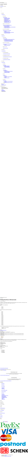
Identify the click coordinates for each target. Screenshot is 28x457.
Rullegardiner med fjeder (7, 18)
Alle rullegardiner (5, 17)
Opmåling (5, 44)
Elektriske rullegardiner (6, 19)
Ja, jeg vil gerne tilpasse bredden (5, 327)
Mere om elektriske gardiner (4, 390)
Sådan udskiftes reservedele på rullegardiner (9, 32)
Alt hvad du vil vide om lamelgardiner (8, 81)
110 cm (2, 315)
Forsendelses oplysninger (4, 397)
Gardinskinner (4, 65)
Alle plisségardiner (5, 38)
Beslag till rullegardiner (6, 26)
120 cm (2, 316)
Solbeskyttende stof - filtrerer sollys (13, 333)
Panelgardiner (5, 70)
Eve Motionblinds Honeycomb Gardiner (7, 56)
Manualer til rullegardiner (7, 31)
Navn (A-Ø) (3, 350)
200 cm (2, 321)
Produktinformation (2, 333)
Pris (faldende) (3, 352)
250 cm (2, 324)
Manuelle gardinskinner (6, 66)
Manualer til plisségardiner (7, 45)
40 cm (2, 311)
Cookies (2, 398)
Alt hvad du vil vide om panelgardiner (8, 71)
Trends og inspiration (4, 391)
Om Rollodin (3, 394)
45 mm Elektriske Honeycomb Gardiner (8, 40)
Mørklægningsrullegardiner (7, 20)
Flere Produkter (3, 62)
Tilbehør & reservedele (6, 77)
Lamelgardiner (4, 80)
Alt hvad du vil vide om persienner (8, 76)
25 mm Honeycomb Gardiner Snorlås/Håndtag (9, 39)
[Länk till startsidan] (6, 10)
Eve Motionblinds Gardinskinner (6, 59)
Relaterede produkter (21, 333)
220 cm (2, 322)
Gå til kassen (1, 6)
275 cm (2, 308)
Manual (18, 333)
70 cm (2, 313)
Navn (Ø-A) (3, 351)
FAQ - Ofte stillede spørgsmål (5, 395)
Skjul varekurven (2, 2)
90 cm (2, 314)
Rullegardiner (3, 14)
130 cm (2, 306)
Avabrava (5, 455)
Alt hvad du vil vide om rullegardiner (7, 30)
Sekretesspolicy (3, 399)
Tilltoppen (1, 418)
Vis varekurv (4, 6)
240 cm (2, 323)
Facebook (1, 415)
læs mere (1, 304)
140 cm (2, 317)
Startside (2, 89)
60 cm (2, 312)
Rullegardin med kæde (7, 333)
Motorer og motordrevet (7, 27)
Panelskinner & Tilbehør (7, 72)
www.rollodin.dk (2, 410)
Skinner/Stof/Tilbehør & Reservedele (8, 82)
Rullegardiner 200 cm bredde (7, 22)
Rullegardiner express (6, 21)
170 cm (2, 319)
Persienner (4, 75)
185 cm (2, 307)
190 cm (2, 320)
